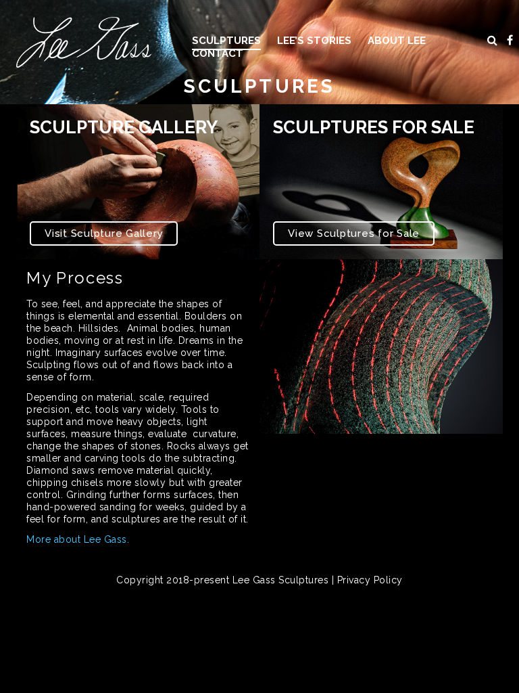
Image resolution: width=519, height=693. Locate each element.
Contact (217, 53)
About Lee (397, 41)
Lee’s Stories (314, 41)
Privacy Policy (370, 580)
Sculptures (226, 41)
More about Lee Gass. (77, 539)
